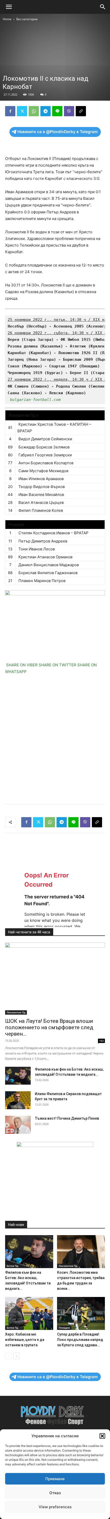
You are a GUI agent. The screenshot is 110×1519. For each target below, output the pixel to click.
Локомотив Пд (16, 1012)
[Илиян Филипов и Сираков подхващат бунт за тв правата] (18, 1100)
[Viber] (69, 111)
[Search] (103, 7)
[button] (102, 1436)
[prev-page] (8, 1356)
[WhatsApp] (34, 111)
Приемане (55, 1478)
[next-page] (16, 1356)
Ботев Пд (12, 1266)
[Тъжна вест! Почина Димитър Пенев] (18, 1125)
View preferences (55, 1506)
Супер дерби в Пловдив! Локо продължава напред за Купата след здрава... (80, 1339)
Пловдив (64, 1327)
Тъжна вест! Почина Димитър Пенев (67, 1118)
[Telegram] (45, 111)
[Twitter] (22, 111)
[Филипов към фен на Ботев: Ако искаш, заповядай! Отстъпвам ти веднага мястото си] (18, 1076)
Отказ (55, 1492)
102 (101, 1040)
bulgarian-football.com (35, 399)
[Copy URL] (81, 111)
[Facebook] (10, 111)
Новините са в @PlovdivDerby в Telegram (57, 131)
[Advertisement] (55, 740)
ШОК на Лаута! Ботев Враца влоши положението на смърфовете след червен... (49, 1027)
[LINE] (57, 111)
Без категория (27, 19)
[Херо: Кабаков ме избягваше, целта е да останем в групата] (29, 1313)
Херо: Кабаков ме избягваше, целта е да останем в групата (24, 1339)
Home (7, 19)
